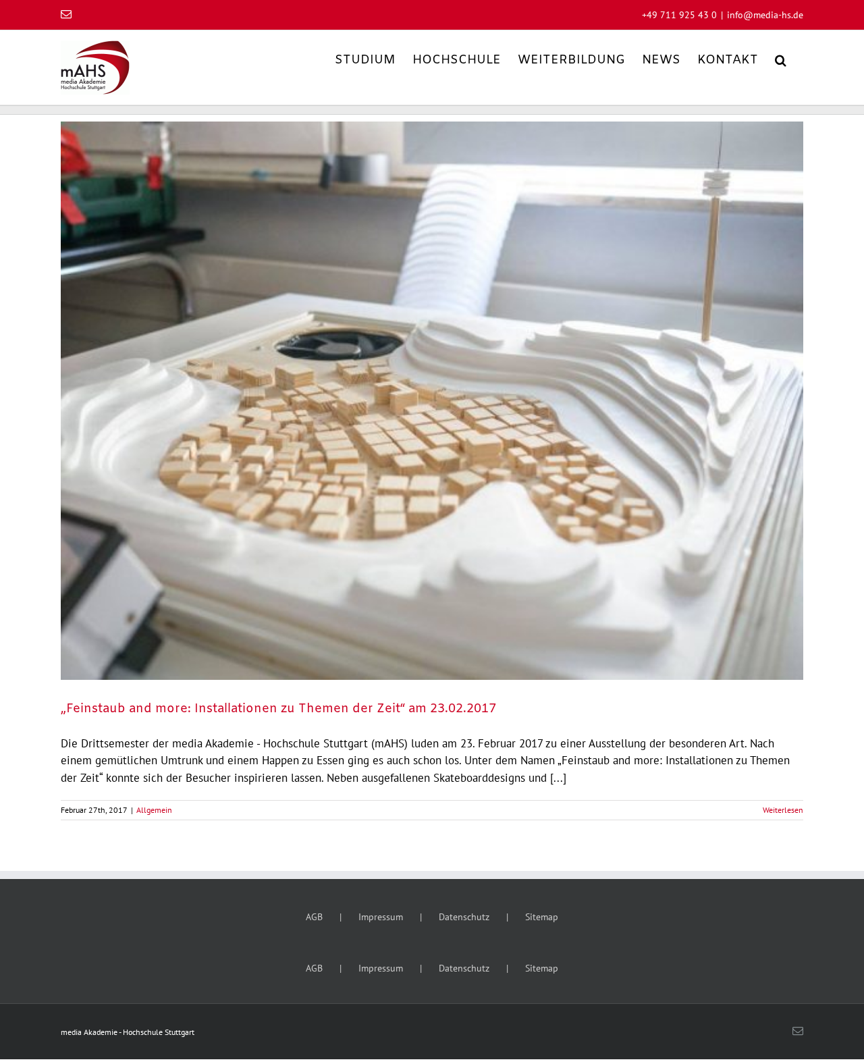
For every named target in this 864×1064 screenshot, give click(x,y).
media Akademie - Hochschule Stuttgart (127, 1032)
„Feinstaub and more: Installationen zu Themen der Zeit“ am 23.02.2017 (278, 709)
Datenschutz (464, 917)
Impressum (380, 917)
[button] (780, 59)
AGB (314, 917)
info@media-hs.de (765, 15)
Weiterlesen (783, 810)
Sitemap (541, 917)
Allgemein (154, 810)
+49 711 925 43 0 (679, 15)
